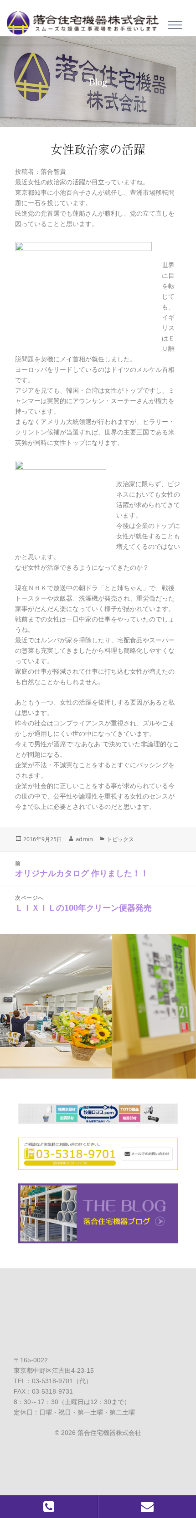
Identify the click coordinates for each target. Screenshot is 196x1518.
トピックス (120, 839)
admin (84, 839)
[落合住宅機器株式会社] (86, 20)
